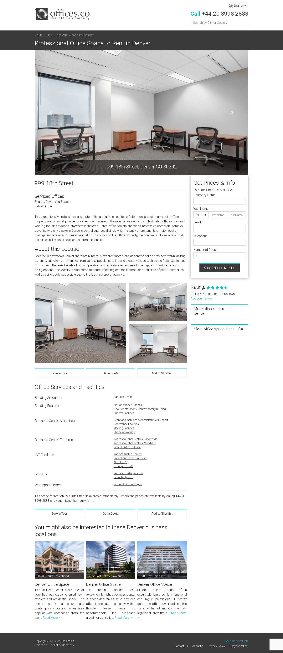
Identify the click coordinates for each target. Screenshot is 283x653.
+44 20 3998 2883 (225, 13)
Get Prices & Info (219, 268)
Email (197, 222)
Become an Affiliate (236, 641)
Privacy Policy (216, 646)
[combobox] (238, 5)
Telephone (200, 236)
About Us (197, 646)
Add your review (201, 298)
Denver (62, 35)
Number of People (205, 250)
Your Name (200, 208)
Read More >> (52, 617)
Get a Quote (111, 373)
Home (38, 35)
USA (49, 35)
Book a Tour (59, 373)
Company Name (204, 195)
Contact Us (181, 646)
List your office (238, 646)
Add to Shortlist (162, 373)
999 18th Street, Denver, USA (212, 190)
